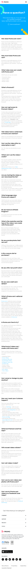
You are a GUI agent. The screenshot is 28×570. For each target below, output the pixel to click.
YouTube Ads (5, 363)
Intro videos (5, 369)
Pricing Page (8, 122)
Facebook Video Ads (7, 359)
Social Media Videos (7, 360)
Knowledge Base (12, 409)
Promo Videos (5, 357)
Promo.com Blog (6, 417)
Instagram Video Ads (7, 362)
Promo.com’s (11, 296)
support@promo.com (7, 419)
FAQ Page (8, 406)
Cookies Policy (23, 565)
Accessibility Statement (7, 568)
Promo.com (14, 317)
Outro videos (5, 370)
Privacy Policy (14, 565)
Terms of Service (5, 565)
